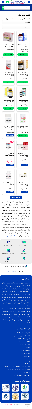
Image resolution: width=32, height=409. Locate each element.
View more (16, 197)
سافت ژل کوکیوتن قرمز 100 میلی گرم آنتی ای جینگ (9, 74)
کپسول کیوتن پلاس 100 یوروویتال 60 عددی (9, 154)
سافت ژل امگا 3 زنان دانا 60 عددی (8, 183)
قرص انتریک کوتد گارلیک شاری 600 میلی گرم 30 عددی (23, 155)
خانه (29, 19)
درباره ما (26, 356)
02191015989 (11, 272)
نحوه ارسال (25, 347)
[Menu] (29, 2)
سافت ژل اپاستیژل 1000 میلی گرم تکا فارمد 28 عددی (9, 128)
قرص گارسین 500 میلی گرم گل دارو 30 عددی (9, 45)
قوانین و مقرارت (24, 342)
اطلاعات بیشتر (10, 135)
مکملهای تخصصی (20, 19)
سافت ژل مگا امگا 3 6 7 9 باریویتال (23, 45)
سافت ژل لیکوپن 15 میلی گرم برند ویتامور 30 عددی (22, 127)
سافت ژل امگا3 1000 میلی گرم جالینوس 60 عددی (23, 184)
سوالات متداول (24, 345)
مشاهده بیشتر (11, 236)
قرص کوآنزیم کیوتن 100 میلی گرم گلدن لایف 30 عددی (23, 74)
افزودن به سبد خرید (8, 54)
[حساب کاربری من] (7, 2)
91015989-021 (18, 375)
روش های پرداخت (23, 339)
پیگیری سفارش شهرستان (21, 336)
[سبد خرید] (3, 2)
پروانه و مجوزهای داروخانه (21, 333)
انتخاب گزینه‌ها (22, 54)
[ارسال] (3, 8)
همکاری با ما (25, 350)
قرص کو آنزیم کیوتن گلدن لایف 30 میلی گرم (8, 101)
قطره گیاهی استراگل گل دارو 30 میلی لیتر (23, 101)
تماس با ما (25, 354)
